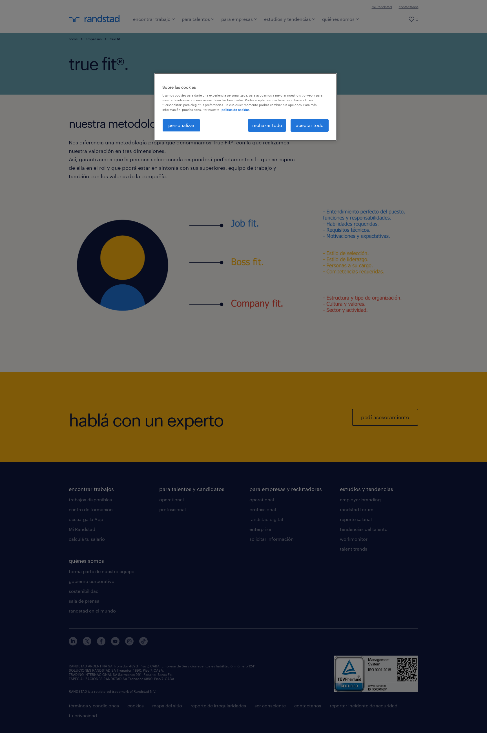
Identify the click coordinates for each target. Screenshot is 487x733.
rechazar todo (267, 125)
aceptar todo (310, 125)
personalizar (181, 125)
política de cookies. (236, 109)
